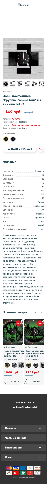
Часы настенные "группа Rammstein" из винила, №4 (43, 365)
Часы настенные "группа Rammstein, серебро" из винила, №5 (14, 365)
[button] (35, 312)
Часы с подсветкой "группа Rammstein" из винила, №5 (16, 353)
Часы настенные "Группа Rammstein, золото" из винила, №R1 (6, 139)
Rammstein (8, 92)
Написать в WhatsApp (20, 149)
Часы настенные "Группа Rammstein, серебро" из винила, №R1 (13, 139)
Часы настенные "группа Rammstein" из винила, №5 (21, 365)
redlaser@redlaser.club (25, 407)
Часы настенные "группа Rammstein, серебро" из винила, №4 (36, 365)
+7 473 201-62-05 (25, 402)
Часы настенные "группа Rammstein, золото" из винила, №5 (7, 365)
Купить (15, 381)
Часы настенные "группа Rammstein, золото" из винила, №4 (29, 365)
